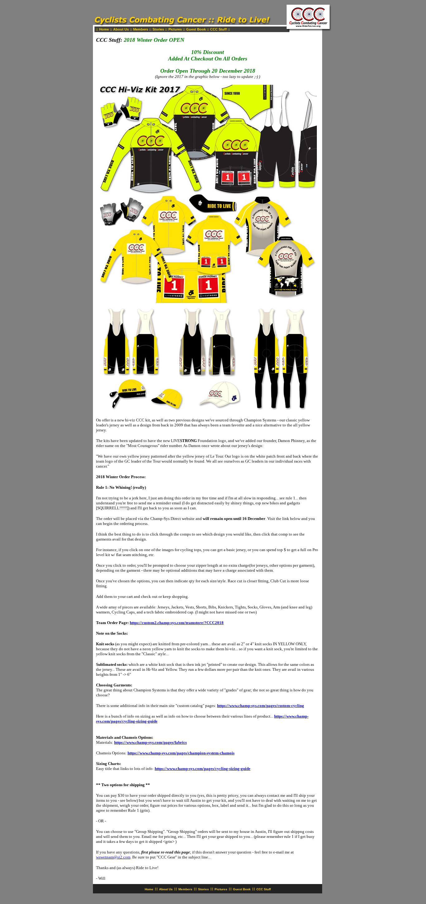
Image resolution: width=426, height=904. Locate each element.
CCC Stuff (218, 29)
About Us (121, 29)
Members (140, 29)
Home (104, 29)
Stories (158, 29)
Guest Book (196, 29)
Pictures (175, 29)
